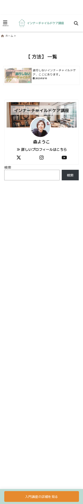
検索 (7, 167)
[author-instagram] (41, 157)
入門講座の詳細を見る (41, 496)
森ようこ (41, 142)
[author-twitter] (18, 157)
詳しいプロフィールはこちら (43, 149)
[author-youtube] (64, 157)
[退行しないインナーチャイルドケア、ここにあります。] (41, 75)
